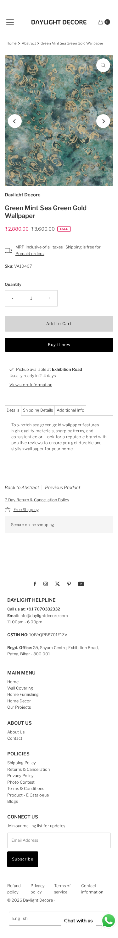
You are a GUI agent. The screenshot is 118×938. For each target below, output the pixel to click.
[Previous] (15, 121)
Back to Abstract (22, 487)
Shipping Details (38, 410)
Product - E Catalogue (28, 795)
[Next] (103, 121)
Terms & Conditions (25, 788)
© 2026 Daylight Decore (30, 900)
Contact (14, 738)
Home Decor (19, 701)
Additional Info (70, 410)
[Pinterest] (69, 583)
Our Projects (19, 707)
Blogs (12, 801)
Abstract (29, 43)
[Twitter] (57, 583)
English (20, 918)
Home (12, 43)
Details (13, 410)
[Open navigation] (10, 22)
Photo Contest (21, 782)
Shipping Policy (21, 762)
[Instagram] (45, 583)
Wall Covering (20, 688)
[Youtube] (81, 583)
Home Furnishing (23, 694)
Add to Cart (59, 323)
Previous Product (62, 487)
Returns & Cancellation (28, 769)
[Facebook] (35, 583)
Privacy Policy (20, 775)
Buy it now (59, 344)
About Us (16, 732)
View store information (30, 384)
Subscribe (22, 859)
